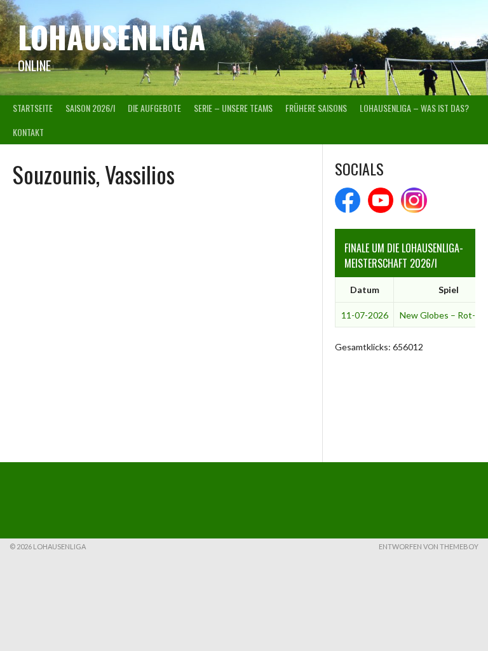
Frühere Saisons (316, 107)
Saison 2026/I (90, 107)
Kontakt (28, 132)
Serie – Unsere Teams (233, 107)
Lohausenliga (111, 36)
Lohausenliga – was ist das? (414, 107)
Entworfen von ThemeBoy (428, 546)
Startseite (33, 107)
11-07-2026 (364, 315)
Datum (364, 289)
